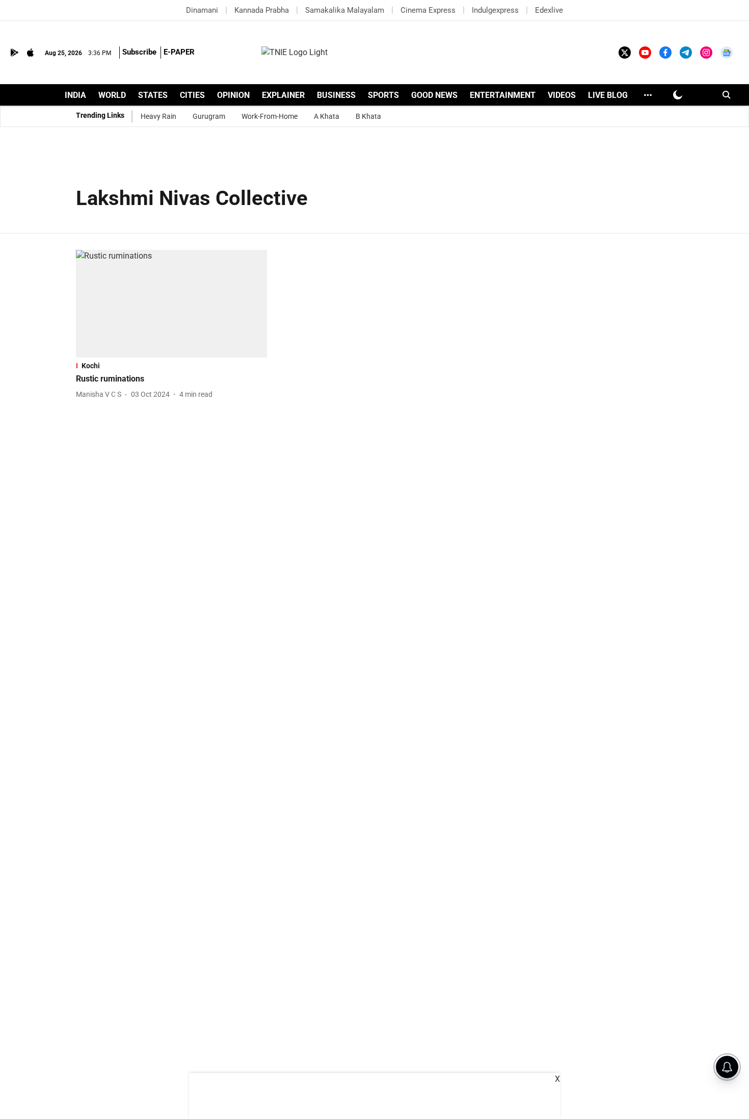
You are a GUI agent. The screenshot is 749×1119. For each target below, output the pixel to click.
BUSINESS (336, 95)
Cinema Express (428, 10)
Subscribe (139, 52)
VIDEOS (562, 95)
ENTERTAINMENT (503, 95)
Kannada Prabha (261, 10)
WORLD (112, 95)
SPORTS (383, 95)
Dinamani (202, 10)
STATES (153, 95)
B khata (368, 116)
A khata (326, 116)
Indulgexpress (495, 10)
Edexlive (549, 10)
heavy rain (158, 116)
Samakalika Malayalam (344, 10)
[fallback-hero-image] (171, 304)
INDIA (75, 95)
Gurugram (209, 116)
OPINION (233, 95)
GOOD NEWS (434, 95)
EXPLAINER (283, 95)
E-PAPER (179, 52)
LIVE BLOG (608, 95)
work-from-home (270, 116)
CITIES (192, 95)
